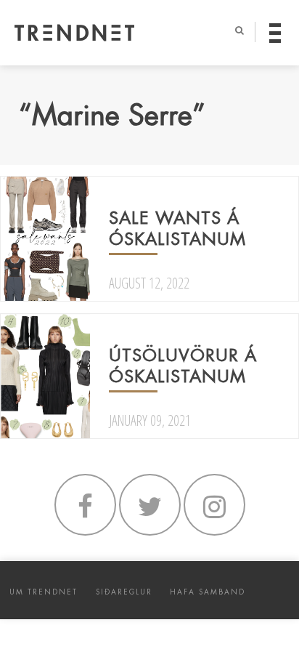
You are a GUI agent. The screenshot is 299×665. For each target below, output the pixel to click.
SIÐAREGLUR (124, 592)
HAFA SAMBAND (207, 592)
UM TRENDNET (43, 592)
